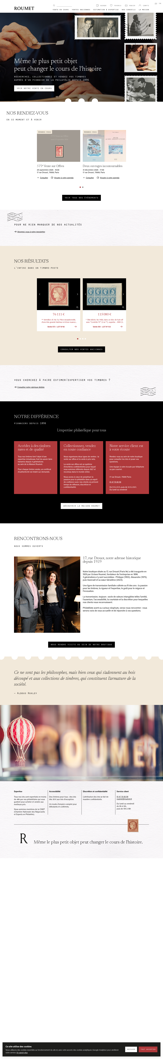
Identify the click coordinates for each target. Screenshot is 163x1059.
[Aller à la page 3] (83, 339)
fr (156, 3)
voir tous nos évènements (81, 197)
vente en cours (61, 9)
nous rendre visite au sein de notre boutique (81, 644)
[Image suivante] (77, 294)
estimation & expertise (106, 9)
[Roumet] (24, 8)
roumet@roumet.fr (124, 799)
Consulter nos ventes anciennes (81, 349)
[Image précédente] (39, 294)
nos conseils (128, 9)
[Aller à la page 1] (80, 187)
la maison (144, 9)
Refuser (131, 1049)
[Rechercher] (54, 5)
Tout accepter (148, 1049)
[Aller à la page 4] (85, 339)
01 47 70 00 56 (115, 482)
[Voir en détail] (77, 307)
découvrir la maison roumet (81, 505)
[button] (58, 304)
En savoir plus (22, 1052)
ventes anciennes (81, 9)
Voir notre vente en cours (34, 88)
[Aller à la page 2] (83, 187)
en (160, 3)
